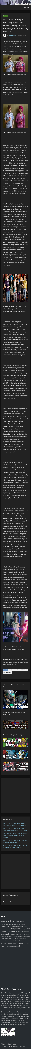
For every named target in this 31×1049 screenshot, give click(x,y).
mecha (2, 941)
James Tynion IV (8, 936)
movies (16, 670)
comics (11, 670)
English (25, 929)
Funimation (25, 931)
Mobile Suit (12, 941)
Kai (14, 936)
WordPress (12, 1046)
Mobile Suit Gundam (20, 941)
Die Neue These (7, 929)
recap (2, 946)
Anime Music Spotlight (7, 924)
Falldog (24, 993)
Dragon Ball (15, 929)
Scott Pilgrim (23, 670)
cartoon (12, 926)
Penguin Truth (12, 35)
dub (21, 929)
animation (4, 922)
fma (28, 929)
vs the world (7, 672)
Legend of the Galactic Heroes (22, 936)
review (7, 946)
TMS (18, 946)
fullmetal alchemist (16, 931)
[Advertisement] (15, 796)
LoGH (2, 938)
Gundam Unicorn (15, 934)
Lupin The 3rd (16, 938)
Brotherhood (5, 926)
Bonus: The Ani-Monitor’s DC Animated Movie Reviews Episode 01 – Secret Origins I (15, 835)
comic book (20, 926)
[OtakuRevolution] (15, 2)
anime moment (20, 921)
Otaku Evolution (22, 943)
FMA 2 (6, 931)
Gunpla (21, 934)
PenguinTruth (17, 995)
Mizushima (7, 941)
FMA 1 (2, 931)
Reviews (5, 16)
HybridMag (21, 1046)
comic (15, 926)
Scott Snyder (13, 946)
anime (10, 921)
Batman (16, 924)
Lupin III (9, 938)
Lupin (5, 938)
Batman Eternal (22, 924)
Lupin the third (23, 938)
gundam (8, 934)
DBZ (2, 929)
